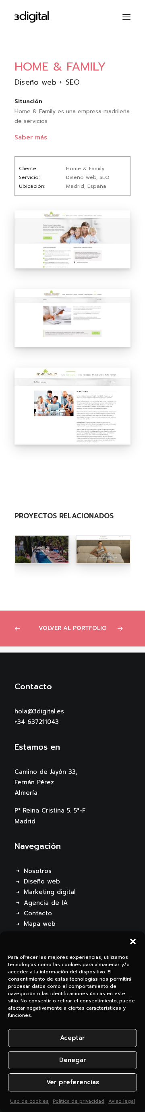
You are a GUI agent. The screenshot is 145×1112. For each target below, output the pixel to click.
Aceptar (72, 1037)
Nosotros (38, 871)
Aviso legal (121, 1101)
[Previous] (22, 629)
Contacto (38, 913)
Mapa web (40, 923)
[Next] (122, 629)
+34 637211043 (36, 721)
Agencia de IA (46, 902)
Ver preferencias (72, 1082)
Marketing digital (50, 892)
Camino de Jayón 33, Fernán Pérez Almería (45, 782)
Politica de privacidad (78, 1101)
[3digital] (31, 17)
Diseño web (42, 881)
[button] (133, 941)
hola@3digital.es (39, 711)
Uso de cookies (29, 1101)
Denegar (72, 1060)
